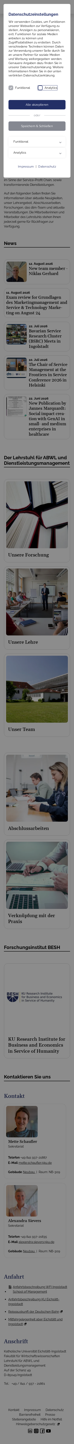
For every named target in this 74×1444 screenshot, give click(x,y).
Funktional (22, 88)
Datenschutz (47, 175)
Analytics (51, 88)
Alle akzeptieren (37, 104)
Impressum (26, 175)
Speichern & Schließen (37, 126)
